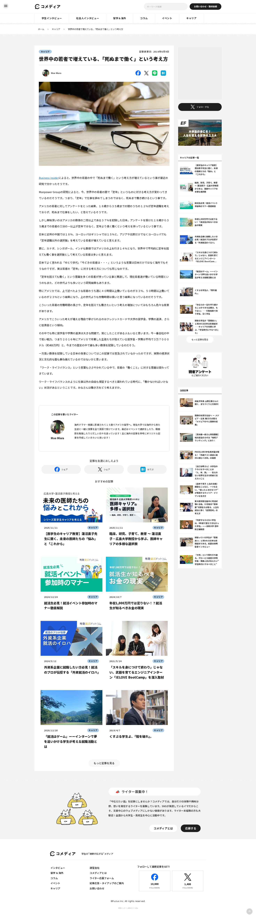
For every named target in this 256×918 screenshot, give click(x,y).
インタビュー (58, 868)
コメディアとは (98, 873)
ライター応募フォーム (102, 878)
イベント (55, 883)
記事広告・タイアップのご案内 (107, 883)
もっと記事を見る (104, 763)
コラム (54, 878)
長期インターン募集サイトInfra (128, 908)
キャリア (56, 29)
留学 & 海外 (57, 873)
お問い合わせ (97, 888)
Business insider (49, 178)
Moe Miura (56, 72)
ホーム (41, 29)
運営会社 (94, 868)
